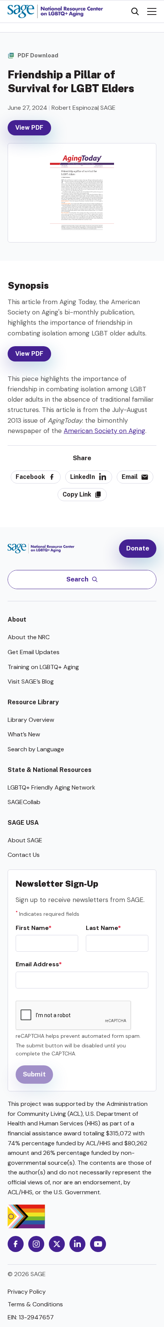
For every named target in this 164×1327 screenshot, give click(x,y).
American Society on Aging (104, 431)
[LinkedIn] (77, 1244)
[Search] (135, 11)
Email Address (37, 964)
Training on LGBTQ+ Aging (43, 667)
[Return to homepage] (45, 548)
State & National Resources (50, 769)
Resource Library (33, 702)
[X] (57, 1244)
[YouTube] (98, 1244)
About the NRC (29, 637)
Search (77, 579)
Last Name (102, 928)
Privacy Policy (27, 1292)
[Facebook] (16, 1244)
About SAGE (25, 840)
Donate (137, 548)
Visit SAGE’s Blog (31, 681)
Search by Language (36, 749)
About (17, 619)
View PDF (29, 127)
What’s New (24, 734)
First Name (32, 928)
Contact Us (24, 855)
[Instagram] (36, 1244)
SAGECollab (24, 802)
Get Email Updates (33, 652)
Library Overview (31, 720)
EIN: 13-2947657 (31, 1317)
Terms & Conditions (35, 1304)
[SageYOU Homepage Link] (55, 11)
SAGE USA (23, 822)
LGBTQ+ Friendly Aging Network (51, 787)
